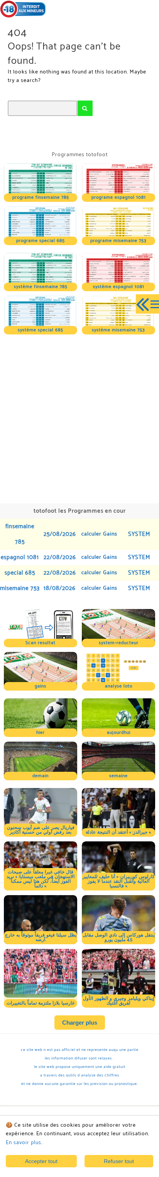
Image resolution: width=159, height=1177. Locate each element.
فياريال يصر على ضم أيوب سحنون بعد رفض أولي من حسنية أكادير (40, 830)
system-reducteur (119, 642)
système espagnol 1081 (118, 286)
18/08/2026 (60, 588)
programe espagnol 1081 (118, 197)
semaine (118, 776)
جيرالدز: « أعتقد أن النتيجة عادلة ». (118, 832)
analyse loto (118, 686)
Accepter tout (41, 1161)
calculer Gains (99, 534)
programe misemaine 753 (118, 240)
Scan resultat (40, 642)
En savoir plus (23, 1142)
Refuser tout (119, 1161)
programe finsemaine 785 (40, 197)
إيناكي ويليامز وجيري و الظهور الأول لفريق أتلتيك (118, 1001)
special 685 (20, 573)
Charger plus (79, 1022)
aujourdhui (118, 732)
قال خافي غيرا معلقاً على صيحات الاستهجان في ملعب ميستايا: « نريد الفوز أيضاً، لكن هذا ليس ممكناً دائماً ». (40, 879)
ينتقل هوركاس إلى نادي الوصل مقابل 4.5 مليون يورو (119, 937)
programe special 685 (40, 240)
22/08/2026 (60, 557)
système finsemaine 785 (41, 286)
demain (40, 776)
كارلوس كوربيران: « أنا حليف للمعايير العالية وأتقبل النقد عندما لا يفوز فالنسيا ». (119, 881)
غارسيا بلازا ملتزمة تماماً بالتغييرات (40, 1003)
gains (40, 686)
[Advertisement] (79, 418)
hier (40, 732)
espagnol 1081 (20, 557)
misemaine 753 (20, 588)
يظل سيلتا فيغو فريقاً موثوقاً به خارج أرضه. (40, 937)
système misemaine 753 (118, 330)
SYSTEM (139, 534)
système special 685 (40, 330)
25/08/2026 (60, 534)
